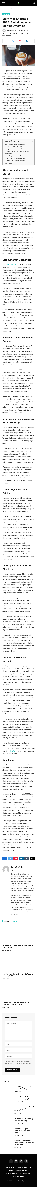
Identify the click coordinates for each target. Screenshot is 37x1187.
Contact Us (10, 1170)
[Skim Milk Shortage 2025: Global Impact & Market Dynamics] (18, 55)
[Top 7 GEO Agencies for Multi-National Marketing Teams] (8, 1089)
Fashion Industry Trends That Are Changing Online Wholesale (24, 1109)
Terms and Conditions (13, 1173)
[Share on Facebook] (5, 41)
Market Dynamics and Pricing (15, 156)
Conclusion (9, 163)
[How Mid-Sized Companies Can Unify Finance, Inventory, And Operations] (18, 963)
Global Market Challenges (14, 146)
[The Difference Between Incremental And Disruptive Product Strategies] (18, 991)
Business (6, 14)
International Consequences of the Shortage (17, 152)
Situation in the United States (15, 144)
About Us (26, 1173)
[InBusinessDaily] (18, 3)
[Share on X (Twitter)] (13, 41)
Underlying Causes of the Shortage (17, 158)
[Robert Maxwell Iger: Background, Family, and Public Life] (8, 1131)
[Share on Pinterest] (20, 41)
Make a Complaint (22, 1170)
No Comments (25, 33)
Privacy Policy (18, 1176)
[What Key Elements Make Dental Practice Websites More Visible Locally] (8, 1143)
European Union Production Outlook (17, 149)
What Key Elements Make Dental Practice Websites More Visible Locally (24, 1142)
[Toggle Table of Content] (30, 141)
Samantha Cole (12, 30)
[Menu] (3, 3)
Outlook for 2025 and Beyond (15, 160)
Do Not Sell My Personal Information (17, 1167)
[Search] (34, 3)
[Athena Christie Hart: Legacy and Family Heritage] (8, 1121)
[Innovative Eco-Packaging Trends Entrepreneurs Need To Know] (18, 934)
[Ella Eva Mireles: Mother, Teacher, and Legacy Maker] (8, 1099)
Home (4, 9)
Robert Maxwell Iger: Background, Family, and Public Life (22, 1130)
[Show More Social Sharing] (33, 41)
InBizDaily (12, 751)
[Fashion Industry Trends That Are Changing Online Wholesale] (8, 1109)
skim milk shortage (13, 265)
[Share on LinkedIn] (27, 41)
